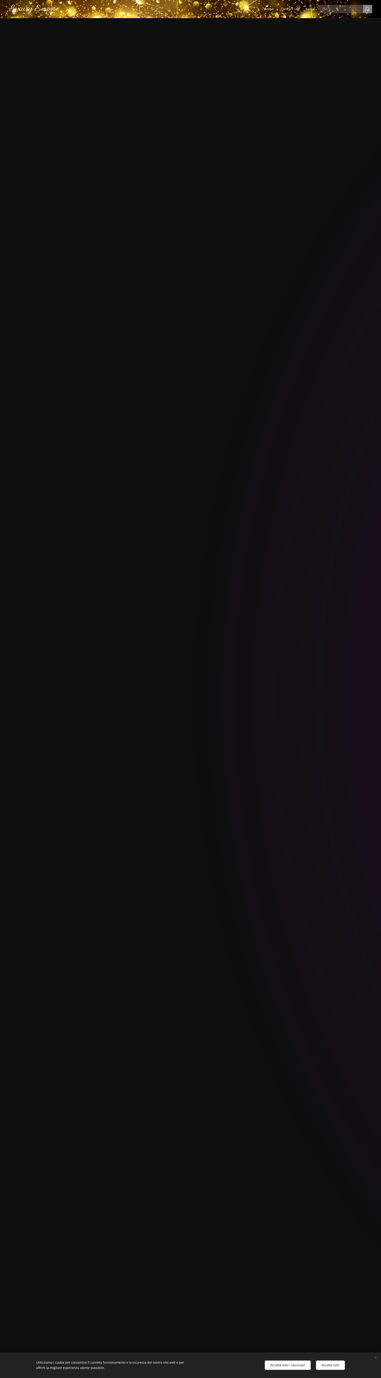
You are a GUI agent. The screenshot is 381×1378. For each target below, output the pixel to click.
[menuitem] (270, 9)
